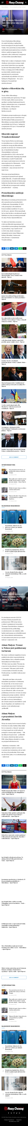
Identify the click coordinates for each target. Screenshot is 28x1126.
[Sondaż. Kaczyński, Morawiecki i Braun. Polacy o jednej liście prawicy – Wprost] (14, 440)
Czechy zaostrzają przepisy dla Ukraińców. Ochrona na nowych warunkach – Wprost (11, 406)
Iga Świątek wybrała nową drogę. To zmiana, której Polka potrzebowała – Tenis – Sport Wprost (12, 858)
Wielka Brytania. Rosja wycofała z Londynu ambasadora (17, 488)
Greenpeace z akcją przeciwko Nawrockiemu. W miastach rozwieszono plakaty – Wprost (13, 428)
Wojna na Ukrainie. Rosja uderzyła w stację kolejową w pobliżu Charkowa (17, 497)
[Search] (25, 2)
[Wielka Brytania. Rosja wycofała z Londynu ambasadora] (4, 489)
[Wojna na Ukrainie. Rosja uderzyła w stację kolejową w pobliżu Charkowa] (4, 497)
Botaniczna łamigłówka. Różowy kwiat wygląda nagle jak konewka (15, 550)
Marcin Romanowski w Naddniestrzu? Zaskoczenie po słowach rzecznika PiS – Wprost (14, 384)
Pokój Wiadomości (13, 29)
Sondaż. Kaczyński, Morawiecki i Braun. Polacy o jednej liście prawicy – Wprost (14, 450)
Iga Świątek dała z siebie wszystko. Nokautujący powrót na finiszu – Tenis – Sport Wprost (13, 903)
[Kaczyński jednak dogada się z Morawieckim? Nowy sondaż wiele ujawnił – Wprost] (14, 265)
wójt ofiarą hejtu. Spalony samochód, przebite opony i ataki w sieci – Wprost (13, 341)
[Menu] (3, 2)
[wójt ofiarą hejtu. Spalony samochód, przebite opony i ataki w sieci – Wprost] (14, 331)
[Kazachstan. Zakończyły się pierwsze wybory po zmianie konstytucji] (14, 517)
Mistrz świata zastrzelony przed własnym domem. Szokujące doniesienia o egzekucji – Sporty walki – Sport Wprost (14, 969)
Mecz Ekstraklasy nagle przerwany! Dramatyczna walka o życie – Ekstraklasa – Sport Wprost (14, 947)
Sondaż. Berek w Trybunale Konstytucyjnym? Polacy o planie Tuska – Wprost (14, 362)
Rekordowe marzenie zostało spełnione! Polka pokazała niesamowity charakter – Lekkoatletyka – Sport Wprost (14, 836)
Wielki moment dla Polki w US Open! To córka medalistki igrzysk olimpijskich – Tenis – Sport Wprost (13, 792)
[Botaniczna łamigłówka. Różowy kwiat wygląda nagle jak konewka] (14, 541)
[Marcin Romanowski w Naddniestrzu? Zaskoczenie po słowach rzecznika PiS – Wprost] (14, 374)
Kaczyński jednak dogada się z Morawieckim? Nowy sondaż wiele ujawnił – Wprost (12, 275)
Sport (4, 590)
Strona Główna (5, 7)
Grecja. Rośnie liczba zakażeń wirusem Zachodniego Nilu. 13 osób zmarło (15, 573)
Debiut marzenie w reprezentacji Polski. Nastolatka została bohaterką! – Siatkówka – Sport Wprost (13, 925)
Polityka (5, 16)
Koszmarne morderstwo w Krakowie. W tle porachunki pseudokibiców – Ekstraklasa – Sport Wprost (13, 881)
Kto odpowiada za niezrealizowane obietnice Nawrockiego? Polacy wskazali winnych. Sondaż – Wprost (14, 319)
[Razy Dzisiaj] (15, 2)
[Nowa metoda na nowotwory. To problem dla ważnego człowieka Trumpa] (4, 471)
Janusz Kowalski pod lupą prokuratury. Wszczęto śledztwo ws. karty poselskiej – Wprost (14, 297)
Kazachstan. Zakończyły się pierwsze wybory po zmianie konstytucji (13, 527)
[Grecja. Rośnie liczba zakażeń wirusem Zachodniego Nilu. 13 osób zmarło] (14, 563)
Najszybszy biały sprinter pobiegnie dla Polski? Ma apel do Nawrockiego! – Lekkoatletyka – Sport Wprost (13, 814)
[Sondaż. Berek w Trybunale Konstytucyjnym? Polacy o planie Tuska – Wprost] (14, 352)
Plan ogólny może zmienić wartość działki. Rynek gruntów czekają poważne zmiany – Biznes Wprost (17, 480)
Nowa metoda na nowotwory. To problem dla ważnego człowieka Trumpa (17, 471)
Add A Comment (14, 457)
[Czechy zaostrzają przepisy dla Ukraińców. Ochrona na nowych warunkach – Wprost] (14, 396)
